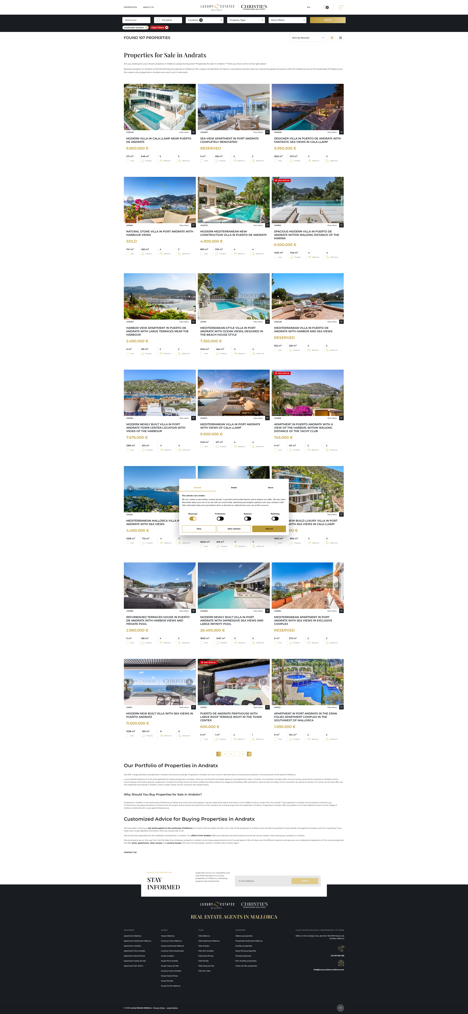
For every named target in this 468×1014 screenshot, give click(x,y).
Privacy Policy (159, 1008)
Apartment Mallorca (132, 936)
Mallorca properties (244, 936)
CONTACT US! (130, 852)
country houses (174, 843)
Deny (199, 529)
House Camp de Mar (170, 966)
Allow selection (234, 529)
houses (159, 843)
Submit (305, 881)
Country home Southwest (172, 951)
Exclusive (167, 20)
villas (152, 843)
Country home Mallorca (171, 941)
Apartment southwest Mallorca (137, 941)
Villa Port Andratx (206, 951)
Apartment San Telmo (133, 966)
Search (327, 20)
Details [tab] (234, 488)
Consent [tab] (197, 488)
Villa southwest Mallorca (208, 941)
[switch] (220, 519)
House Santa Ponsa (169, 976)
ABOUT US (148, 7)
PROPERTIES (130, 7)
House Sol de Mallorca (170, 986)
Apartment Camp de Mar (135, 961)
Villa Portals (203, 961)
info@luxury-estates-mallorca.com (329, 970)
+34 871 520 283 (337, 956)
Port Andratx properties (245, 961)
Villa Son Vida (204, 971)
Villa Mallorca (204, 936)
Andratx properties (243, 946)
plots (134, 843)
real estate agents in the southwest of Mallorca (170, 828)
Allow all (269, 529)
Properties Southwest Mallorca (249, 941)
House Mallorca (167, 936)
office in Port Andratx (201, 835)
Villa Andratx (203, 946)
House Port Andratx (169, 961)
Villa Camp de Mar (206, 966)
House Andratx (167, 956)
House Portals (167, 981)
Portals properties (243, 956)
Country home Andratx (171, 971)
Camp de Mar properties (246, 966)
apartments (143, 843)
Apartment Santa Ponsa (134, 956)
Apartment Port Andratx (134, 951)
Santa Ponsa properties (245, 951)
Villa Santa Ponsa (205, 956)
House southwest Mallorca (172, 946)
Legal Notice (172, 1008)
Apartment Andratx (132, 946)
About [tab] (270, 488)
